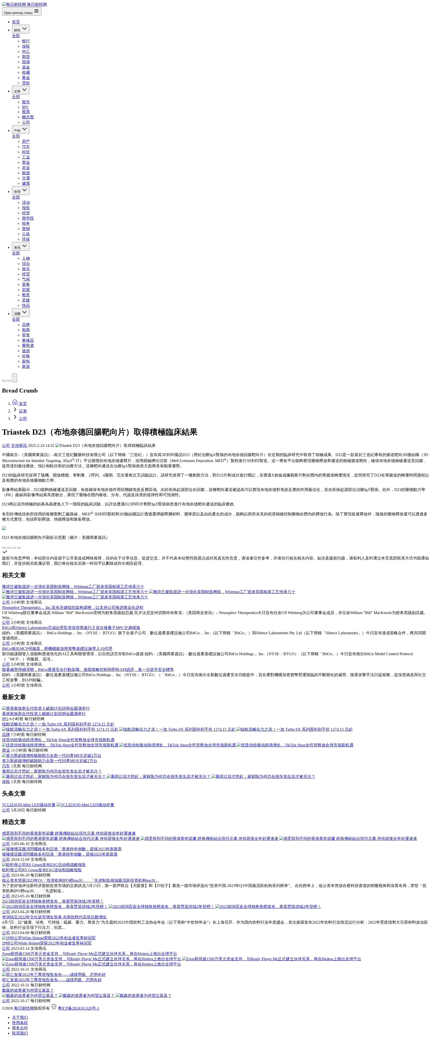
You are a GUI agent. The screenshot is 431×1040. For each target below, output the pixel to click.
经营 (26, 213)
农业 (26, 167)
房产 (26, 141)
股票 (26, 112)
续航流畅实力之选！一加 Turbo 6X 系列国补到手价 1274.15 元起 (58, 724)
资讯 (17, 247)
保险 (26, 46)
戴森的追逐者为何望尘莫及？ (28, 990)
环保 (26, 239)
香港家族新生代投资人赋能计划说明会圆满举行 (44, 714)
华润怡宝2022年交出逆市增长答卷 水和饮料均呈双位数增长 (54, 917)
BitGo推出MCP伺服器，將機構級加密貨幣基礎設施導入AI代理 (57, 648)
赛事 (26, 284)
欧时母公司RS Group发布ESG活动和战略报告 (42, 870)
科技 (26, 152)
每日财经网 (24, 1008)
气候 (26, 279)
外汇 (26, 51)
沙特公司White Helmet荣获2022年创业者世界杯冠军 (47, 943)
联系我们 (20, 1033)
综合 (26, 263)
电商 (26, 330)
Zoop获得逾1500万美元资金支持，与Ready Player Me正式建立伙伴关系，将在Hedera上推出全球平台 (89, 954)
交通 (26, 178)
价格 (26, 356)
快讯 (26, 305)
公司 (26, 122)
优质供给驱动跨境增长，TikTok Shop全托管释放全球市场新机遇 (58, 740)
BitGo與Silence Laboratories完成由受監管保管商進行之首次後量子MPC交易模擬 (71, 628)
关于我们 (20, 1017)
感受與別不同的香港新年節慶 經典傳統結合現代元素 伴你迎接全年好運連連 (69, 833)
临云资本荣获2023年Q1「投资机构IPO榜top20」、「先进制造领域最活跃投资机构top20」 (80, 880)
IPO (25, 107)
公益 (26, 234)
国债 (26, 62)
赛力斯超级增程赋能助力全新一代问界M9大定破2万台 (49, 761)
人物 (26, 258)
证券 (17, 91)
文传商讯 (19, 445)
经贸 (26, 274)
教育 (26, 295)
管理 (17, 192)
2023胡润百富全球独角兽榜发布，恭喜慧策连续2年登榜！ (53, 901)
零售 (26, 335)
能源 (26, 173)
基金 (26, 67)
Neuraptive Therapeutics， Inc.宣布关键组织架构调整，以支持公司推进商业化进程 (72, 607)
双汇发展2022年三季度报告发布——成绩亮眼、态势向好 (52, 980)
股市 (26, 102)
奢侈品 (28, 340)
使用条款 (20, 1023)
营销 (26, 229)
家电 (26, 361)
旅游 (26, 351)
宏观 (26, 290)
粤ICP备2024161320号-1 (78, 1008)
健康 (26, 183)
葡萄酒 (28, 345)
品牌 (26, 324)
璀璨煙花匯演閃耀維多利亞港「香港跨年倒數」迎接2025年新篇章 (60, 854)
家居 (26, 366)
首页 (16, 22)
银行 (26, 41)
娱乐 (26, 269)
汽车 (26, 147)
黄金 (26, 78)
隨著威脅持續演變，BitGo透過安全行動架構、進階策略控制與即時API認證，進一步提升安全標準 (88, 669)
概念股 (28, 117)
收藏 (26, 72)
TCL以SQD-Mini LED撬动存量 (29, 805)
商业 (26, 162)
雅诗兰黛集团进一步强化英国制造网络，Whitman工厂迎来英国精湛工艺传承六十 (73, 586)
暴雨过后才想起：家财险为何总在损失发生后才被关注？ (52, 771)
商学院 (28, 218)
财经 (17, 30)
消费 (17, 314)
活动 (26, 202)
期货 (26, 57)
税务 (26, 223)
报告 (26, 208)
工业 (26, 157)
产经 (17, 131)
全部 (16, 36)
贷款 (26, 83)
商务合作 (20, 1028)
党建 (26, 300)
